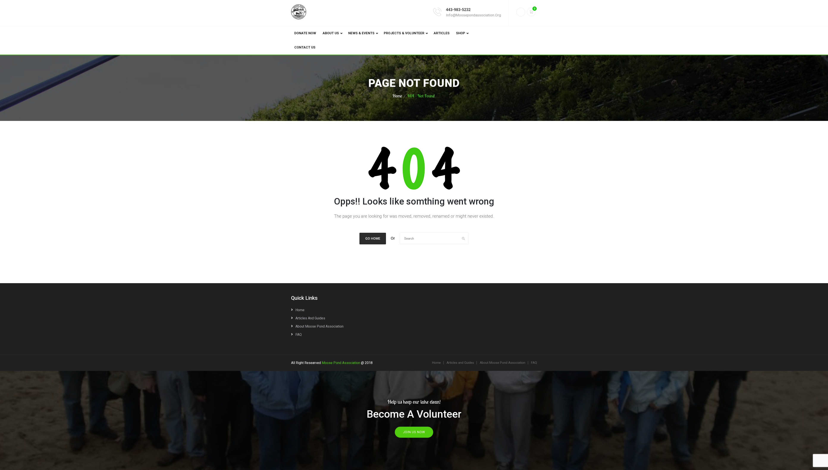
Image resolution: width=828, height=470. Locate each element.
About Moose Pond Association (319, 326)
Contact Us (304, 47)
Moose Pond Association (341, 363)
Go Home (372, 238)
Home (397, 95)
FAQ (298, 335)
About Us (331, 33)
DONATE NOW (305, 33)
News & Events (361, 33)
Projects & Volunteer (404, 33)
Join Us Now (414, 432)
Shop (460, 33)
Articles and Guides (310, 318)
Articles (442, 33)
